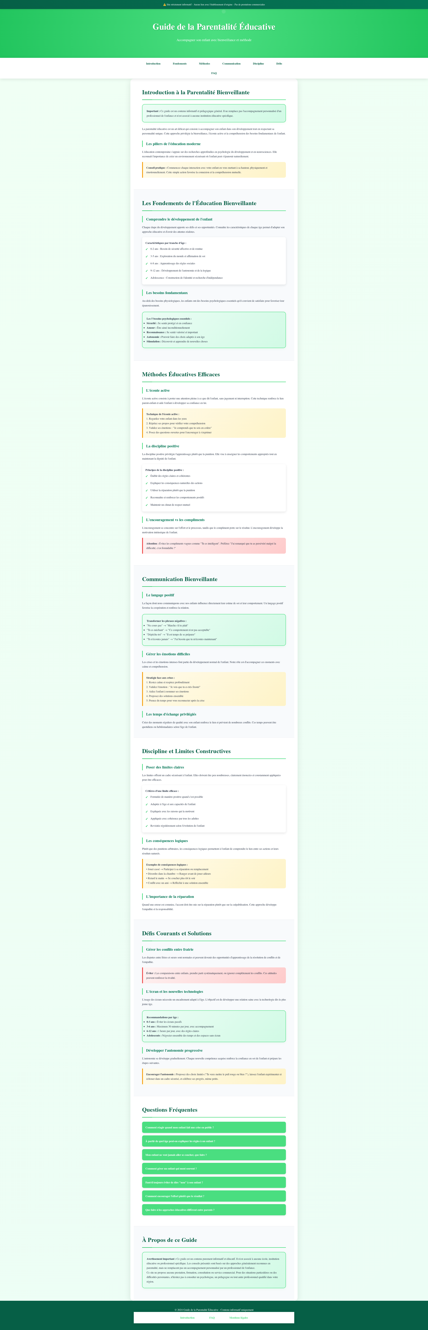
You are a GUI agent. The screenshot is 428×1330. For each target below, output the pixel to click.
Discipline (258, 63)
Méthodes (204, 63)
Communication (231, 63)
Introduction (153, 63)
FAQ (214, 73)
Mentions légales (238, 1317)
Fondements (180, 63)
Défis (279, 63)
